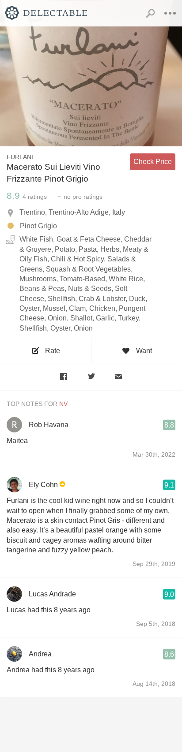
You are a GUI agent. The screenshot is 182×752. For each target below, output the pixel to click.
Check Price (152, 161)
